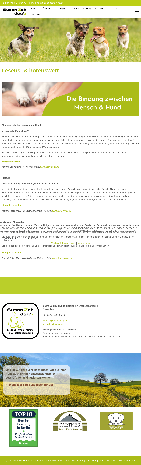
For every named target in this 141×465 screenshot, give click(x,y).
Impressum (84, 243)
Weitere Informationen (63, 243)
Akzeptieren (11, 238)
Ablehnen (32, 238)
